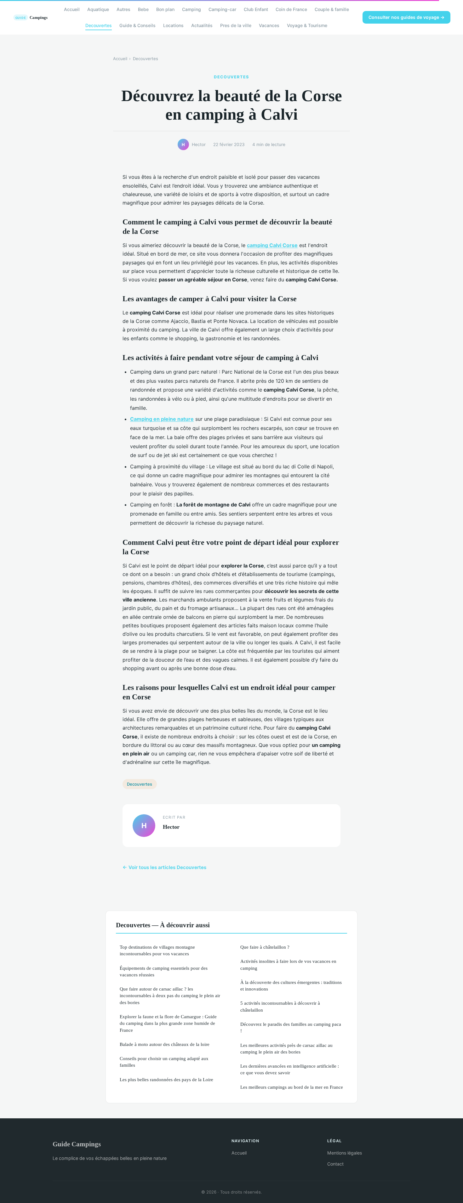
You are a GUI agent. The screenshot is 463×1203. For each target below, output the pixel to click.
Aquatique (98, 9)
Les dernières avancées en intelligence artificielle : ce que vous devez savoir (289, 1069)
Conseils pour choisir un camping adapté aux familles (164, 1062)
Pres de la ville (235, 25)
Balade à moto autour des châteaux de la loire (164, 1044)
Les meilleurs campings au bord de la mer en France (291, 1087)
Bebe (143, 9)
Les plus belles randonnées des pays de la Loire (166, 1079)
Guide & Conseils (137, 25)
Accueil (72, 9)
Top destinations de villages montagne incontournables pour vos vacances (157, 950)
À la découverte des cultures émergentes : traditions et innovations (291, 985)
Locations (173, 25)
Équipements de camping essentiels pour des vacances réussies (164, 971)
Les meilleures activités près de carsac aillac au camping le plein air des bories (286, 1048)
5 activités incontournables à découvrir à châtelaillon (280, 1006)
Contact (335, 1163)
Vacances (269, 25)
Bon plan (165, 9)
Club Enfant (256, 9)
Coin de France (291, 9)
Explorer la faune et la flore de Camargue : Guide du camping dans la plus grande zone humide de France (168, 1023)
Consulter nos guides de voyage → (406, 17)
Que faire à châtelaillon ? (264, 947)
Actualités (202, 25)
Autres (123, 9)
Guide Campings (77, 1144)
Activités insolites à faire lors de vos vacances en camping (288, 964)
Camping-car (222, 9)
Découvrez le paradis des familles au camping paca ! (290, 1027)
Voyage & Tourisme (307, 25)
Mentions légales (344, 1152)
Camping (191, 9)
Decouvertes (98, 25)
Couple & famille (332, 9)
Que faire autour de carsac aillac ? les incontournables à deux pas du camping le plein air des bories (170, 995)
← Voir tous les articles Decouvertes (164, 867)
